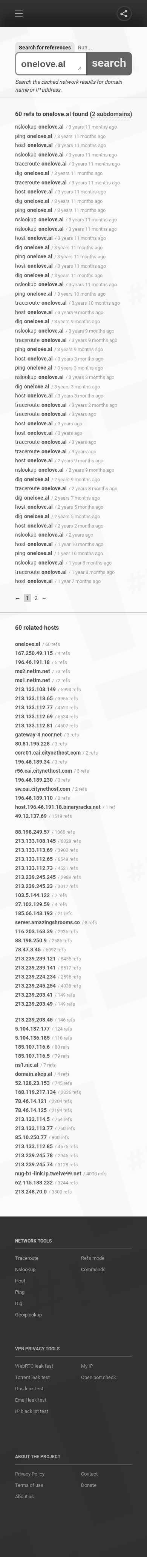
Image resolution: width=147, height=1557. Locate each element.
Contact (89, 1474)
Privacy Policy (29, 1474)
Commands (93, 1269)
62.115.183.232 (34, 1183)
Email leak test (30, 1400)
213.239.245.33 (34, 886)
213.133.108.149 (35, 689)
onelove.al (39, 127)
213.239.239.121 (35, 959)
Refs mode (92, 1258)
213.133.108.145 (35, 841)
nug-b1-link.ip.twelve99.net (48, 1173)
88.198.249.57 (32, 832)
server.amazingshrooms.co (47, 922)
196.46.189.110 (34, 798)
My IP (87, 1366)
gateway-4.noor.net (38, 735)
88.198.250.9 (31, 940)
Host (20, 1281)
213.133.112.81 (34, 726)
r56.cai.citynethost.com (43, 771)
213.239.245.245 (35, 877)
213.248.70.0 (31, 1192)
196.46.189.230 (34, 780)
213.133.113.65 (34, 698)
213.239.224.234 (35, 977)
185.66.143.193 (34, 913)
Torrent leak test (32, 1377)
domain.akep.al (33, 1074)
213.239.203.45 (34, 1020)
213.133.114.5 (32, 1119)
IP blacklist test (31, 1411)
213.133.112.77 (34, 707)
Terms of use (29, 1485)
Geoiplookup (28, 1315)
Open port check (98, 1377)
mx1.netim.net (32, 680)
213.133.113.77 (34, 1128)
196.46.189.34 (32, 762)
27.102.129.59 (32, 904)
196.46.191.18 (32, 662)
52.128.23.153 (32, 1083)
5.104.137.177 (32, 1029)
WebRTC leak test (34, 1366)
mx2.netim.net (32, 671)
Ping (19, 1292)
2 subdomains (111, 114)
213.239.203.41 (34, 995)
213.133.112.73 (34, 868)
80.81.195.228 (32, 744)
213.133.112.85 (34, 1146)
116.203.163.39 (34, 931)
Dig (18, 1303)
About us (24, 1496)
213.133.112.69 (34, 716)
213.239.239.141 (35, 968)
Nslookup (25, 1269)
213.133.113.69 (34, 850)
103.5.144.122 (32, 895)
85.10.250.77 (31, 1137)
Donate (88, 1485)
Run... (85, 47)
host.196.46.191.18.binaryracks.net (58, 807)
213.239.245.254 (35, 986)
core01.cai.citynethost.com (48, 753)
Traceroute (26, 1258)
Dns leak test (29, 1388)
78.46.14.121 (31, 1101)
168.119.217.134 (35, 1092)
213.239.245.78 (34, 1155)
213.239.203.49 (34, 1004)
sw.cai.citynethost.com (42, 789)
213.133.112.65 (34, 859)
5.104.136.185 (32, 1038)
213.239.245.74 (34, 1164)
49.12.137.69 (31, 816)
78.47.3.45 (28, 949)
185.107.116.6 (32, 1047)
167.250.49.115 (34, 653)
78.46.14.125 (31, 1110)
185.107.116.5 (32, 1056)
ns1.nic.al (26, 1065)
